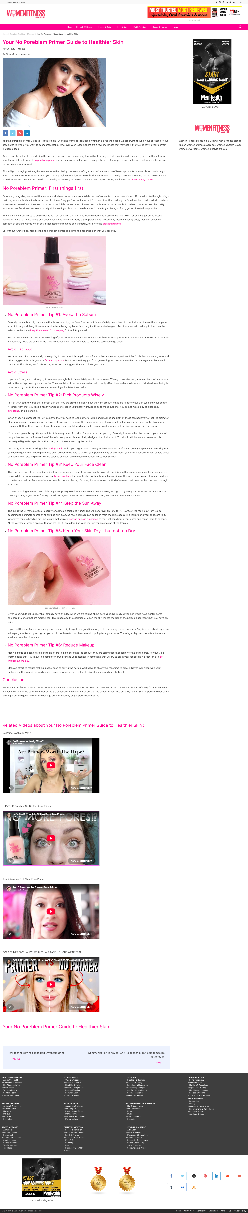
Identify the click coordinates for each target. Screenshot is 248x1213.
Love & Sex (122, 27)
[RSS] (194, 1187)
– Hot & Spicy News (134, 1106)
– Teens (67, 1150)
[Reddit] (230, 2)
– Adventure (7, 1130)
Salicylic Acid (56, 448)
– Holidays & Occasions (198, 1085)
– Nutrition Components (198, 1090)
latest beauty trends (142, 179)
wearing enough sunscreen (83, 519)
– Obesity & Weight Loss (74, 1087)
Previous (16, 1058)
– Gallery (191, 1104)
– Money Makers (71, 1119)
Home (69, 27)
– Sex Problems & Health (136, 1090)
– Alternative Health (10, 1080)
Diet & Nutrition (139, 27)
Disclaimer (213, 1211)
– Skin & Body (8, 1119)
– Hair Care (6, 1111)
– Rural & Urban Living (135, 1143)
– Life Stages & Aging (11, 1085)
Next (158, 1062)
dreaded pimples (112, 223)
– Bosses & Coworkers (73, 1130)
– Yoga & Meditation (10, 1095)
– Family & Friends (71, 1135)
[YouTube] (234, 2)
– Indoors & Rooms (196, 1111)
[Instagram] (220, 2)
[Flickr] (241, 2)
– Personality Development (137, 1140)
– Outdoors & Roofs (196, 1114)
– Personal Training (72, 1090)
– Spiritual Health (9, 1093)
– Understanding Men (135, 1095)
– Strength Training (72, 1095)
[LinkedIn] (227, 2)
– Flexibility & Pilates (72, 1085)
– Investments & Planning (74, 1111)
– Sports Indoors (9, 1140)
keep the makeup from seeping (47, 330)
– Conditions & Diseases (12, 1082)
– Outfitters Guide (9, 1132)
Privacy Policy (240, 1211)
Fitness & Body (104, 27)
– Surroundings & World (136, 1148)
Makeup (22, 49)
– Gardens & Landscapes (198, 1106)
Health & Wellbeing (84, 27)
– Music (129, 1114)
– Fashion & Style (9, 1109)
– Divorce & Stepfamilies (74, 1132)
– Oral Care (6, 1116)
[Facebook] (213, 2)
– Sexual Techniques (134, 1093)
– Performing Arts (133, 1116)
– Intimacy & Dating (134, 1082)
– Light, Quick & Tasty (197, 1087)
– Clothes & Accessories (12, 1106)
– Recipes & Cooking (196, 1093)
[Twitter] (216, 2)
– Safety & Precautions (11, 1137)
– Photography (8, 1135)
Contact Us (201, 1211)
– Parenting (68, 1143)
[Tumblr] (237, 2)
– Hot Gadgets (70, 1109)
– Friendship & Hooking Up (137, 1085)
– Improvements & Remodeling (201, 1109)
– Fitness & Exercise (72, 1082)
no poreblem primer (44, 160)
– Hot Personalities (133, 1109)
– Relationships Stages (135, 1087)
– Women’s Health (9, 1090)
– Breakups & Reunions (135, 1080)
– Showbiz (130, 1119)
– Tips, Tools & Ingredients (199, 1095)
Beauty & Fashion (160, 27)
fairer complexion (54, 360)
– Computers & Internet (73, 1106)
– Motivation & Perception (137, 1135)
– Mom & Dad (69, 1140)
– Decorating (193, 1101)
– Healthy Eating (195, 1082)
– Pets (66, 1145)
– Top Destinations (9, 1145)
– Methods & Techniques (74, 1116)
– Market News (70, 1114)
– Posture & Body (71, 1093)
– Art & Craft (131, 1130)
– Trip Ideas (7, 1148)
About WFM (189, 1211)
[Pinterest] (223, 2)
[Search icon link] (240, 27)
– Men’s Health (8, 1087)
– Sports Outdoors (9, 1143)
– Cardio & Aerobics (72, 1080)
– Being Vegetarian (196, 1080)
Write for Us (226, 1211)
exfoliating (13, 410)
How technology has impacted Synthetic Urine (36, 1052)
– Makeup (6, 1114)
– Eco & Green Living (134, 1132)
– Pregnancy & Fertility (73, 1148)
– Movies (129, 1111)
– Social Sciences (133, 1145)
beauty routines (62, 476)
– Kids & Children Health (74, 1137)
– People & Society (134, 1137)
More (176, 27)
